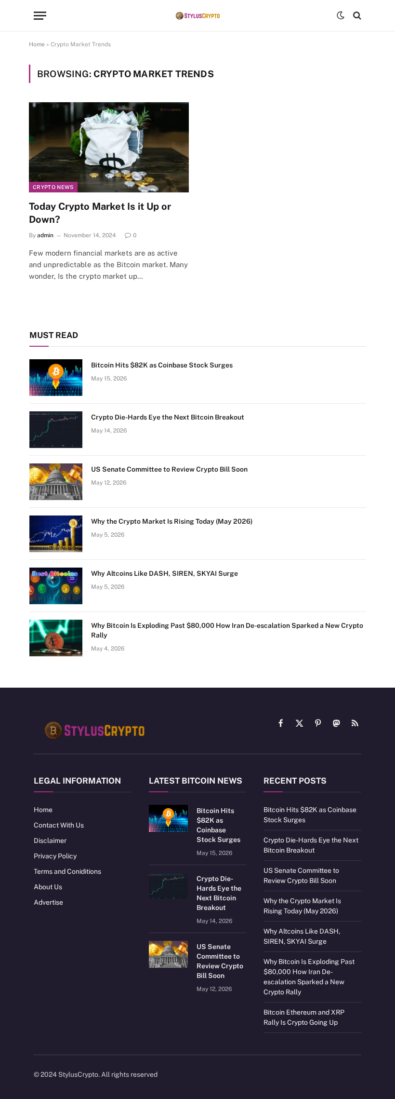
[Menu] (40, 16)
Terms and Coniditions (67, 871)
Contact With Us (59, 825)
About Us (48, 887)
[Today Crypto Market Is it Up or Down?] (109, 147)
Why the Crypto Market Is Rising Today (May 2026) (172, 521)
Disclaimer (50, 840)
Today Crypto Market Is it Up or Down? (100, 213)
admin (45, 235)
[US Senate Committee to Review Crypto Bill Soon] (55, 481)
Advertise (48, 902)
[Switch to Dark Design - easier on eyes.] (340, 15)
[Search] (356, 16)
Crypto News (53, 187)
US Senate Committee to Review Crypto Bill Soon (169, 469)
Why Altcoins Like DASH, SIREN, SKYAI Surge (164, 573)
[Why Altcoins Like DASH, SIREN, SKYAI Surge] (55, 586)
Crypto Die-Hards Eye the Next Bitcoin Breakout (167, 417)
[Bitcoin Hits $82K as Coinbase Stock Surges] (55, 377)
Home (37, 44)
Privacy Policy (55, 856)
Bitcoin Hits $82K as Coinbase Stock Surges (162, 365)
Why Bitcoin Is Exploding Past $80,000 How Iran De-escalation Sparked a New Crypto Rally (227, 630)
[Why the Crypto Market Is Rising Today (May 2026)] (55, 534)
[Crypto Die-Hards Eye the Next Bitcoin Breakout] (55, 429)
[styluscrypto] (197, 16)
